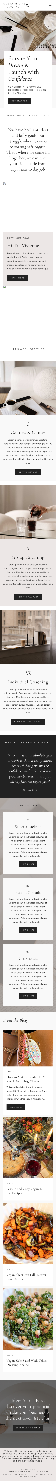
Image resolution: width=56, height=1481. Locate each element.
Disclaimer (43, 1472)
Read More (17, 1108)
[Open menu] (50, 5)
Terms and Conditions (20, 1472)
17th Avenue (29, 1476)
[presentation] (28, 1048)
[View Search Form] (27, 5)
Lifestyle (11, 1072)
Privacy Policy (28, 1469)
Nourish (11, 1183)
